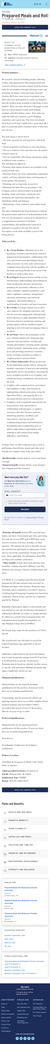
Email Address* (12, 491)
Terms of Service (31, 517)
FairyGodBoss (6, 1031)
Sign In (37, 4)
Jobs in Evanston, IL (13, 967)
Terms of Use (5, 1021)
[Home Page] (8, 4)
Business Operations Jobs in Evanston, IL (21, 973)
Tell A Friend (37, 1016)
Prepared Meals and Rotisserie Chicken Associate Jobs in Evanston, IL (24, 962)
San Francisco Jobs (23, 1007)
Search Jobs (5, 1011)
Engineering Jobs (23, 1014)
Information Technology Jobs (22, 1022)
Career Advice (6, 1017)
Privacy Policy (5, 1024)
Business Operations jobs (15, 935)
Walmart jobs (10, 943)
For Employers (37, 1004)
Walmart (6, 12)
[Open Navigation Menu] (46, 4)
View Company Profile (14, 65)
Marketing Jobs (22, 1017)
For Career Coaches (39, 1012)
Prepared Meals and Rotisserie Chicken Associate (21, 889)
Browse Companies (7, 1014)
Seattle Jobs (21, 1011)
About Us (4, 1004)
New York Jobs (22, 1004)
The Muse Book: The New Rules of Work (39, 1008)
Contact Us (4, 1028)
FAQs (3, 1007)
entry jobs (9, 939)
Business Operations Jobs (15, 970)
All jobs (8, 946)
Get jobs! (25, 509)
